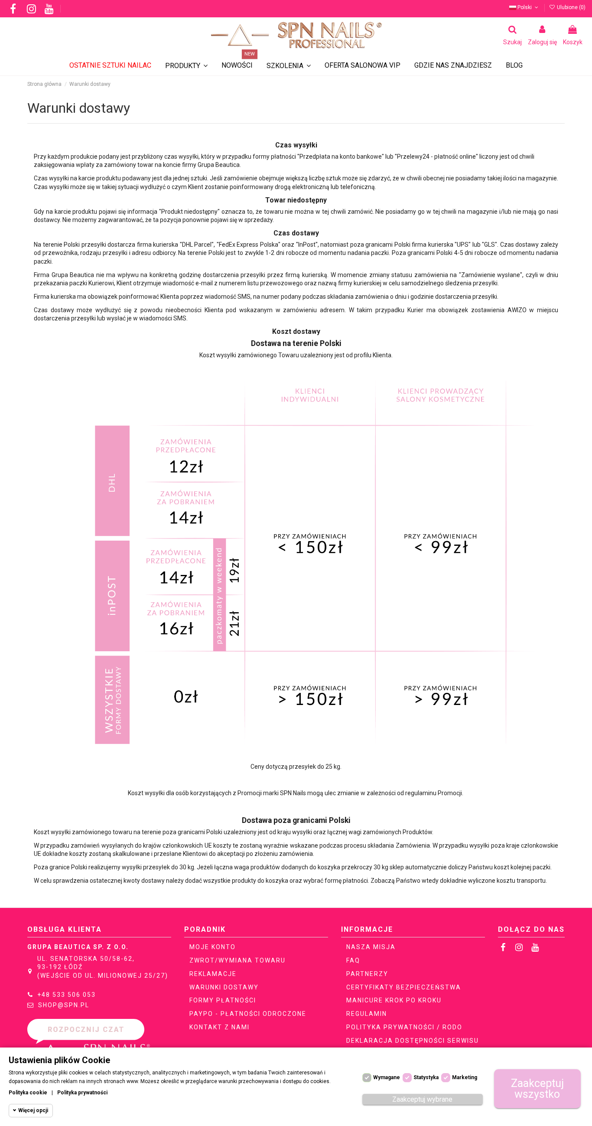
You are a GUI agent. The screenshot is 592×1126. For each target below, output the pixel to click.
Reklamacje (213, 973)
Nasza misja (371, 946)
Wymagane (386, 1077)
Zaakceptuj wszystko (537, 1088)
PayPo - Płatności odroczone (247, 1013)
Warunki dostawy (224, 987)
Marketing (464, 1077)
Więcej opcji (33, 1110)
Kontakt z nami (219, 1027)
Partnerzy (367, 973)
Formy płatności (222, 1000)
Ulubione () (570, 7)
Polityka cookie (28, 1093)
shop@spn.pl (63, 1005)
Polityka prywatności (82, 1093)
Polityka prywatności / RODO (404, 1027)
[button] (289, 65)
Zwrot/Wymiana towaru (237, 960)
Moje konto (212, 946)
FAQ (353, 960)
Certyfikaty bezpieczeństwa (403, 987)
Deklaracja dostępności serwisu (412, 1040)
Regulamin (366, 1013)
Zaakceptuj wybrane (422, 1099)
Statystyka (426, 1077)
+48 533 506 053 (66, 994)
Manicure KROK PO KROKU (394, 1000)
